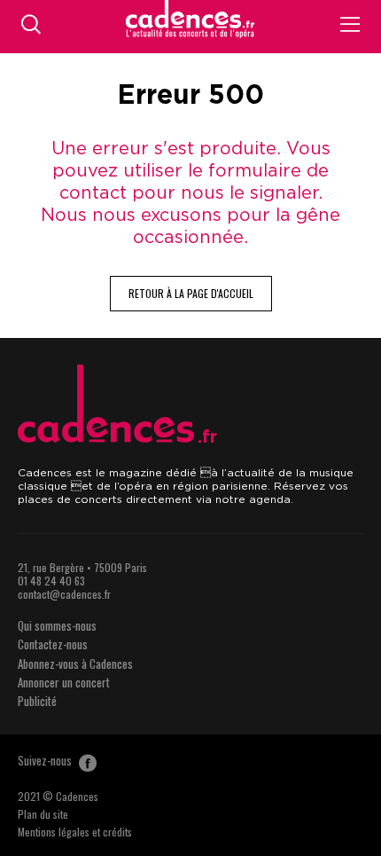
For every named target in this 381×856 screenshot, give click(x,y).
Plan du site (43, 813)
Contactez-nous (53, 644)
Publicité (37, 701)
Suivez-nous (46, 760)
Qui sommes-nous (57, 625)
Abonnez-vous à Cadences (75, 663)
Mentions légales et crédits (75, 831)
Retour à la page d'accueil (190, 293)
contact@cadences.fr (64, 593)
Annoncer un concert (64, 682)
